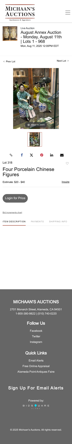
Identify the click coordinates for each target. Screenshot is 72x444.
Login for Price (15, 198)
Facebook (36, 331)
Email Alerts (36, 360)
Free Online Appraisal (36, 366)
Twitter (36, 336)
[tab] (14, 223)
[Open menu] (67, 12)
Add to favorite (67, 163)
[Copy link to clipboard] (11, 155)
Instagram (36, 342)
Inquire (65, 182)
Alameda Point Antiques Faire (36, 372)
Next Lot (62, 61)
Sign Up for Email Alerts (36, 388)
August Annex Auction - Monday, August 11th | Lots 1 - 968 (41, 37)
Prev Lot (10, 62)
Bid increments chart (12, 213)
